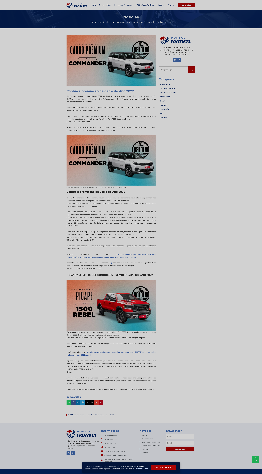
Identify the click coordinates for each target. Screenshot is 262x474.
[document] (131, 237)
